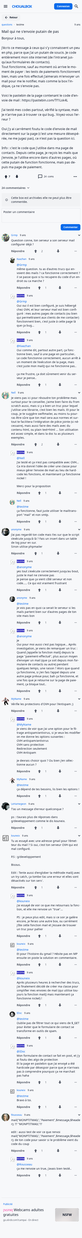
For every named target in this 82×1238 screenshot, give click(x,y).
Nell (13, 392)
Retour (14, 17)
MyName (16, 699)
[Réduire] (78, 235)
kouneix (15, 835)
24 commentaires (13, 188)
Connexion (63, 6)
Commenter (70, 227)
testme (20, 24)
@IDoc (21, 1051)
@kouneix (23, 901)
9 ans (77, 24)
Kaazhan (21, 259)
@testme (22, 506)
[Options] (75, 176)
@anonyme (24, 567)
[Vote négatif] (17, 176)
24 (49, 176)
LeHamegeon (18, 804)
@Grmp (22, 265)
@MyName (24, 724)
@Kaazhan (24, 346)
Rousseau (16, 1115)
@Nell (21, 458)
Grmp (14, 235)
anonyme (16, 529)
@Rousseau (24, 1164)
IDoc (19, 1013)
